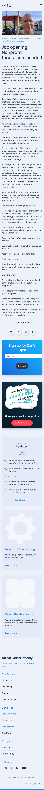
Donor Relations (9, 699)
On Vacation (13, 476)
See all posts (20, 500)
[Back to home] (7, 5)
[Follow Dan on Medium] (24, 767)
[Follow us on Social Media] (5, 768)
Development (8, 726)
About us (6, 747)
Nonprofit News (9, 713)
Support (5, 693)
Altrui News (7, 733)
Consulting (7, 686)
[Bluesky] (11, 768)
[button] (41, 5)
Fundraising (7, 680)
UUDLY (39, 783)
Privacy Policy (8, 753)
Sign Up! (22, 366)
